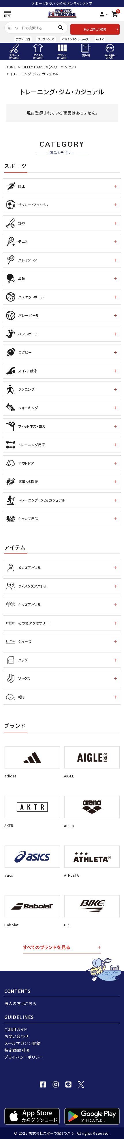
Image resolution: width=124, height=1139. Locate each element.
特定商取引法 (17, 1050)
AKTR (100, 39)
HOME (11, 66)
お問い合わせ (16, 1036)
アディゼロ (23, 39)
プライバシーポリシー (23, 1057)
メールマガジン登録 (22, 1043)
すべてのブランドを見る (46, 947)
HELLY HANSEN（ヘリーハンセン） (49, 66)
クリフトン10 (46, 39)
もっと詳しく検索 (95, 29)
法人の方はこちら (20, 1003)
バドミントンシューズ (75, 39)
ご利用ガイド (15, 1029)
